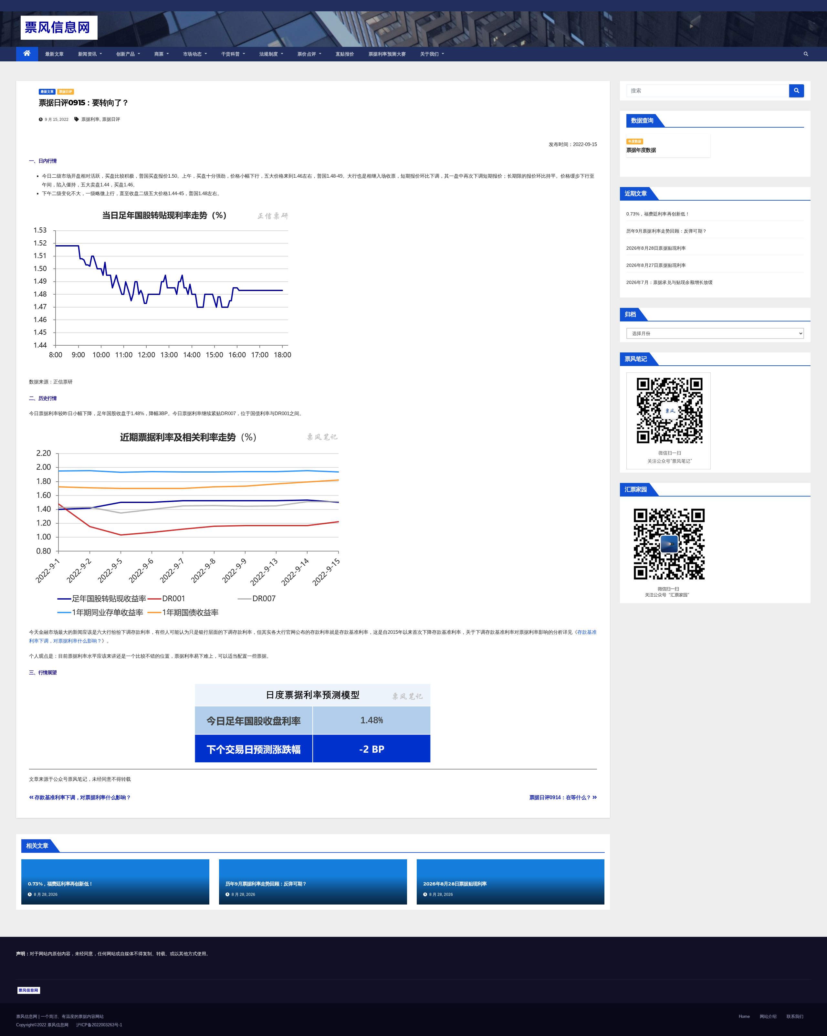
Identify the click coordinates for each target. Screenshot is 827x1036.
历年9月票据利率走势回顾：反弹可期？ (266, 884)
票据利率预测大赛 (387, 54)
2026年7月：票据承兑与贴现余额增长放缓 (669, 282)
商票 (159, 54)
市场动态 (193, 54)
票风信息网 (27, 1016)
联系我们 (795, 1016)
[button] (806, 54)
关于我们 (430, 54)
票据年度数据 (641, 150)
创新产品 (126, 54)
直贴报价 (345, 54)
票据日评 (65, 91)
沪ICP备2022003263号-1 (99, 1024)
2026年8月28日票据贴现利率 (455, 884)
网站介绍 (768, 1016)
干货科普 (231, 54)
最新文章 (54, 54)
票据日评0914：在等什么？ (560, 797)
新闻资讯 (88, 54)
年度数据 (635, 141)
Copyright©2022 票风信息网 (42, 1024)
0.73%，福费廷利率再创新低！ (60, 884)
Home (744, 1016)
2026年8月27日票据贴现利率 (656, 265)
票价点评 (308, 54)
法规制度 (269, 54)
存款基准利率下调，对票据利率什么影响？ (82, 797)
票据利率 (90, 119)
